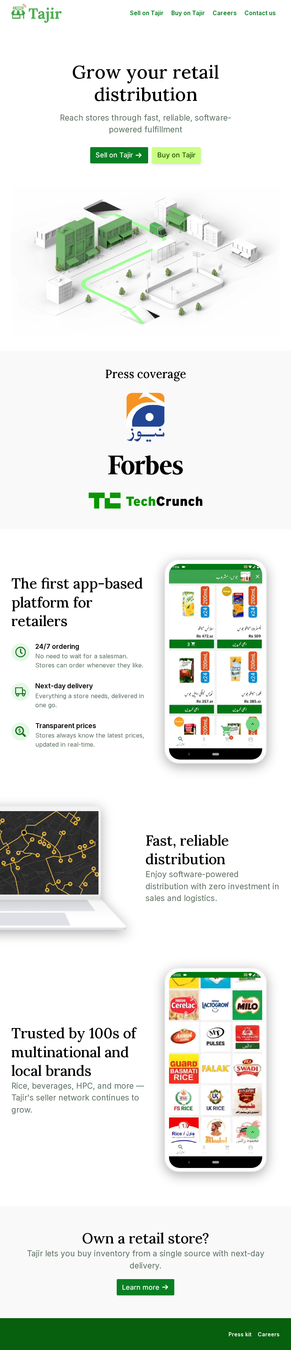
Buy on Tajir (188, 13)
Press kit (240, 1334)
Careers (225, 13)
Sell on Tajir (147, 13)
